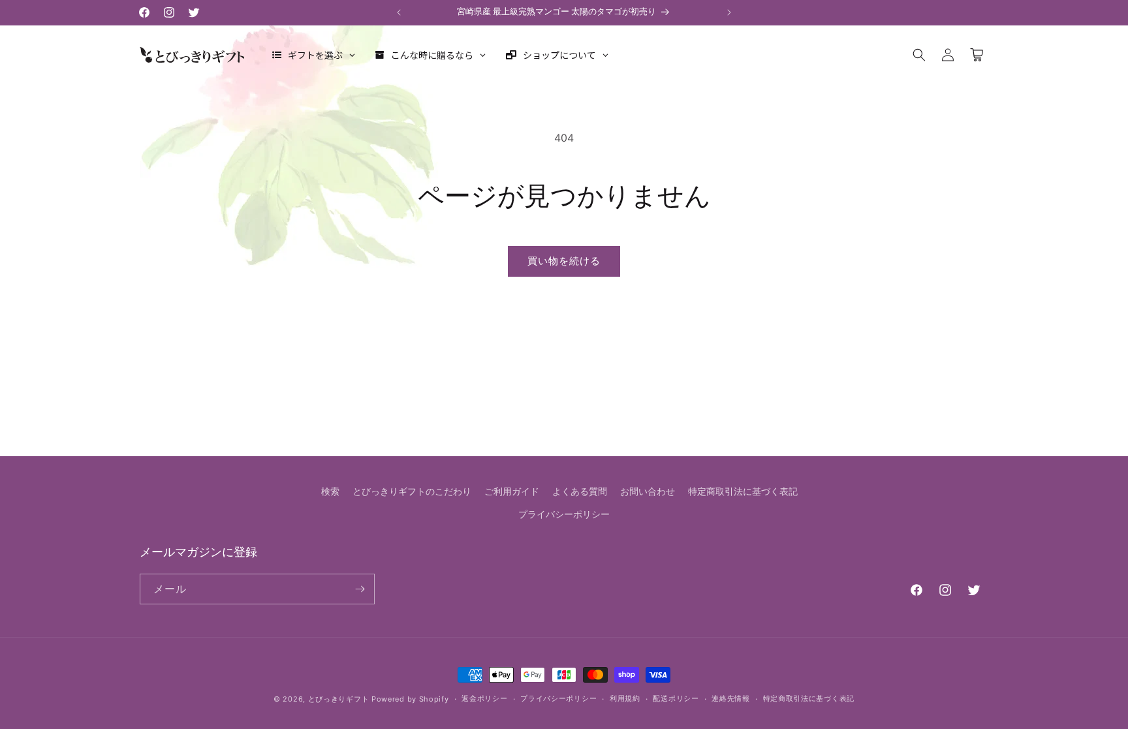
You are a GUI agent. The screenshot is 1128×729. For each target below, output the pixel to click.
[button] (919, 54)
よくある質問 (579, 491)
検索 (330, 491)
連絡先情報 (731, 698)
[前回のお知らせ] (398, 12)
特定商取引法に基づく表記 (743, 491)
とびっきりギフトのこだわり (411, 491)
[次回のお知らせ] (729, 12)
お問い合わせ (647, 491)
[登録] (359, 589)
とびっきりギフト (338, 699)
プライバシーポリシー (564, 514)
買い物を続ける (564, 261)
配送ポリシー (675, 698)
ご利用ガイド (511, 491)
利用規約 (625, 698)
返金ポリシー (484, 698)
